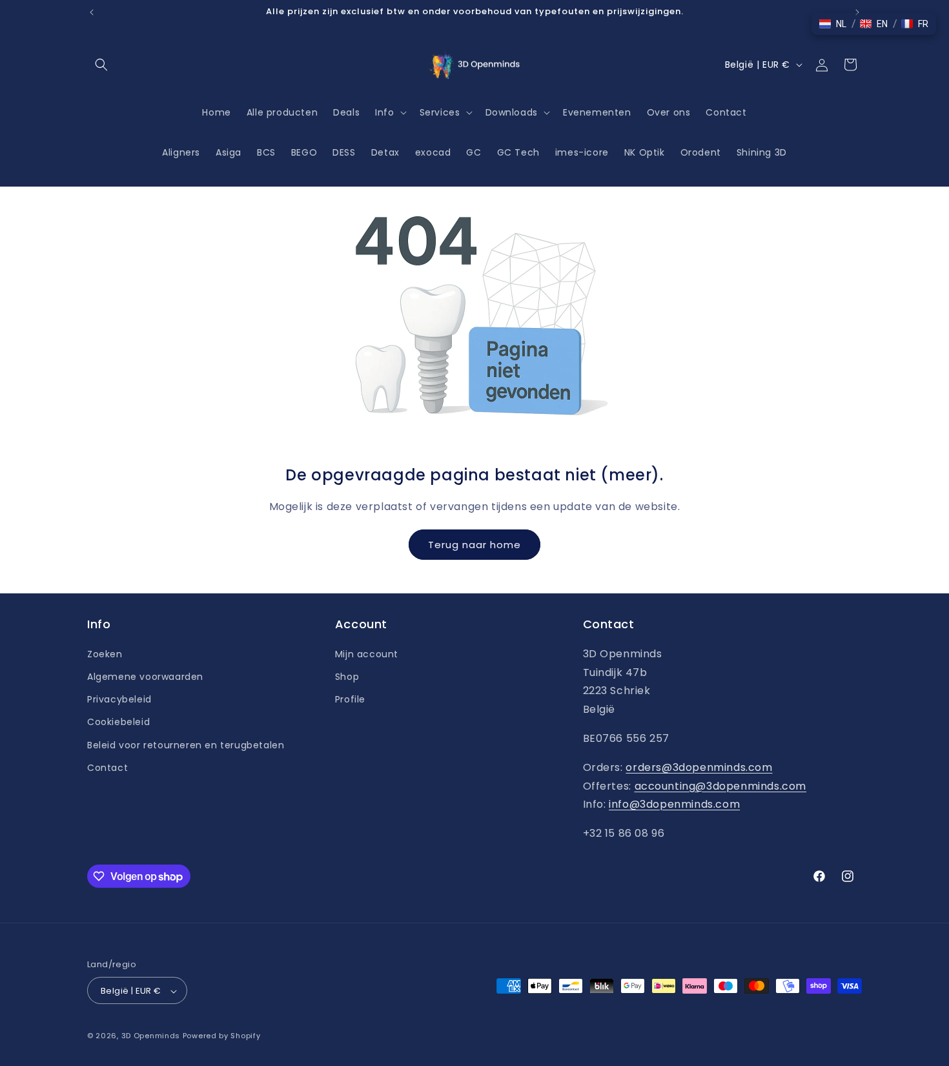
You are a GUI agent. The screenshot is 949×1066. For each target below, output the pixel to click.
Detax (385, 152)
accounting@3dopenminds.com (721, 785)
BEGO (304, 152)
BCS (266, 152)
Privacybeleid (119, 698)
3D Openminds (150, 1036)
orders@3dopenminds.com (699, 766)
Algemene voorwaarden (145, 676)
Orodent (700, 152)
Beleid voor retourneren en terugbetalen (185, 744)
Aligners (181, 152)
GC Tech (518, 152)
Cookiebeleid (118, 721)
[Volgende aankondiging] (857, 12)
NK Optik (644, 152)
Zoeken (105, 653)
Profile (350, 698)
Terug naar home (474, 544)
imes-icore (582, 152)
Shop (347, 676)
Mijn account (366, 653)
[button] (101, 64)
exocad (433, 152)
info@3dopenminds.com (674, 804)
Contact (107, 767)
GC (473, 152)
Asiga (228, 152)
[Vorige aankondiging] (91, 12)
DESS (343, 152)
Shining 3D (762, 152)
